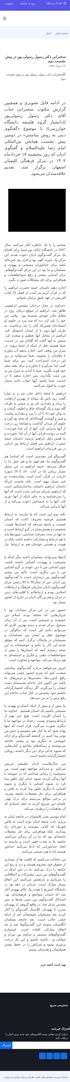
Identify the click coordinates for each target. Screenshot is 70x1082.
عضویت (9, 3)
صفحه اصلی (61, 33)
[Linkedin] (56, 1056)
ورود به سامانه (28, 3)
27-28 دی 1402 (55, 3)
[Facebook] (64, 1056)
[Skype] (42, 1056)
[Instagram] (49, 1056)
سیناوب (7, 1077)
